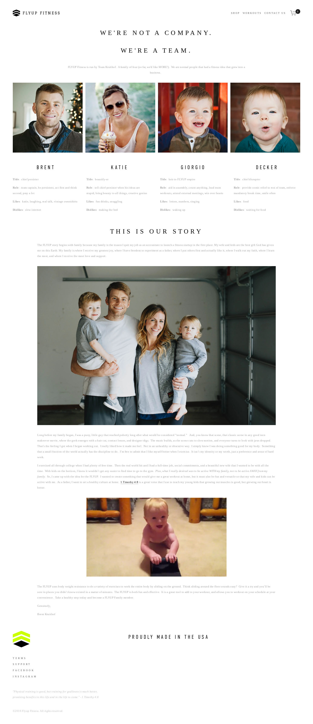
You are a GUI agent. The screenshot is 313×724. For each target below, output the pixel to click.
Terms (20, 658)
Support (22, 664)
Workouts (252, 13)
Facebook (23, 670)
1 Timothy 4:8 (129, 482)
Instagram (24, 676)
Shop (235, 13)
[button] (48, 118)
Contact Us (275, 13)
